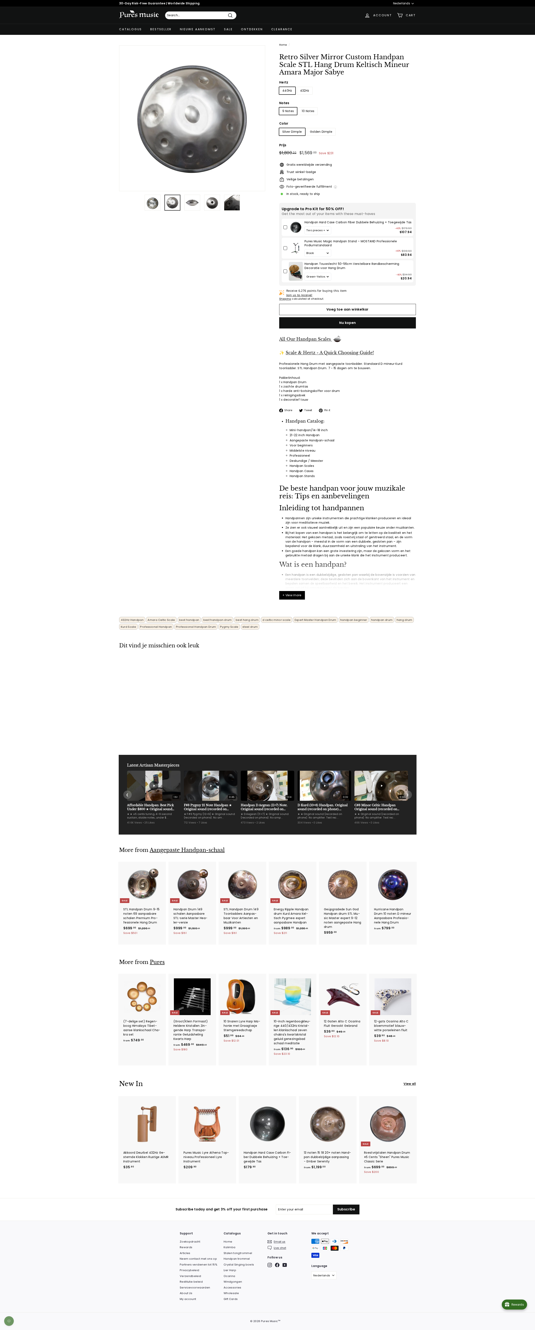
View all (410, 1084)
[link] (296, 227)
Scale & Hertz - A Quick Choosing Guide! (330, 352)
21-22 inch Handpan (305, 435)
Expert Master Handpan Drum (315, 620)
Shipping (285, 299)
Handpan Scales (302, 466)
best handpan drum (217, 620)
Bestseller (161, 29)
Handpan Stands (302, 476)
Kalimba (229, 1247)
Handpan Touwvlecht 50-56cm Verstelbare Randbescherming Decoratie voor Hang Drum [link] (351, 266)
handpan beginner (353, 620)
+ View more (292, 595)
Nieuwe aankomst (198, 29)
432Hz (304, 90)
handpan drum (381, 620)
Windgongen (233, 1282)
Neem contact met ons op (198, 1259)
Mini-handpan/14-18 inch (309, 430)
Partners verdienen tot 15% (198, 1265)
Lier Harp (230, 1270)
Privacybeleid (189, 1270)
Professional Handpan (156, 627)
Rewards (186, 1247)
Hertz (283, 82)
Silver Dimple (292, 132)
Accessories (232, 1288)
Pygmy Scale (229, 627)
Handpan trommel (237, 1259)
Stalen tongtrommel (238, 1253)
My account (188, 1299)
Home (283, 45)
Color (283, 123)
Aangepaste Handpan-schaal (312, 440)
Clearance (282, 29)
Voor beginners (301, 445)
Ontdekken (252, 29)
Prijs (283, 145)
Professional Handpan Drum (196, 627)
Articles (185, 1253)
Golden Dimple (321, 132)
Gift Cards (231, 1299)
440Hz (287, 90)
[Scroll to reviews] (347, 79)
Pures (157, 962)
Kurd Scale (128, 627)
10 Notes (308, 111)
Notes (284, 103)
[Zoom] (192, 118)
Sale (228, 29)
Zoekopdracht (190, 1242)
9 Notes (288, 111)
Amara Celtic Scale (161, 620)
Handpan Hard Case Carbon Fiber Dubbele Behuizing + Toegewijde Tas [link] (358, 222)
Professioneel (300, 455)
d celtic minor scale (276, 620)
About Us (186, 1293)
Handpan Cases (302, 471)
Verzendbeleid (190, 1276)
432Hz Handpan (132, 620)
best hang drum (247, 620)
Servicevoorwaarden (195, 1288)
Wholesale (231, 1293)
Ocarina (229, 1276)
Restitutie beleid (191, 1282)
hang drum (404, 620)
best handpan (189, 620)
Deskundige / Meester (306, 461)
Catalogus (130, 29)
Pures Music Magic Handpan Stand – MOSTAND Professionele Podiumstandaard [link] (350, 243)
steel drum (250, 627)
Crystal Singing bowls (239, 1265)
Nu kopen (347, 322)
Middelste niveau (303, 450)
